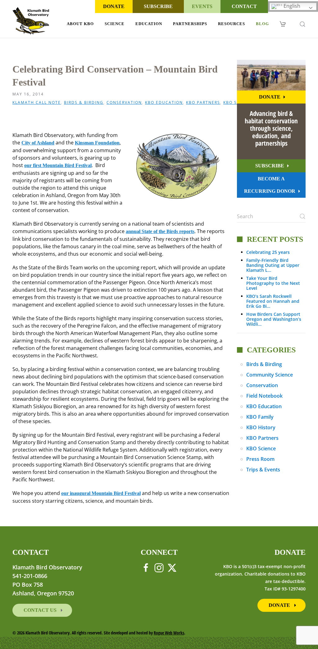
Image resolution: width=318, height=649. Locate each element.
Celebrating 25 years (268, 252)
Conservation (124, 102)
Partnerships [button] (190, 23)
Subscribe (158, 6)
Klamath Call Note (36, 102)
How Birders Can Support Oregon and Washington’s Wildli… (273, 319)
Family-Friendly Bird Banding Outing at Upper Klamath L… (272, 265)
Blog (262, 23)
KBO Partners (203, 102)
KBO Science (261, 448)
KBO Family (260, 416)
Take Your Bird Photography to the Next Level (273, 283)
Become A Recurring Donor (269, 185)
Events (202, 6)
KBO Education (164, 102)
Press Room (260, 459)
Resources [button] (231, 23)
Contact (244, 6)
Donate (114, 6)
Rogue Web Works (169, 633)
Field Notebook (264, 395)
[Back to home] (30, 21)
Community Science (269, 374)
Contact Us (41, 610)
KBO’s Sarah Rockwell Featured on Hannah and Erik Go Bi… (272, 301)
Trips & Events (263, 469)
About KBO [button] (80, 23)
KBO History (260, 427)
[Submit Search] (302, 216)
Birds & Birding (83, 102)
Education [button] (148, 23)
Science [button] (115, 23)
